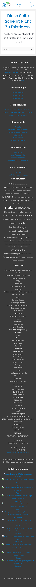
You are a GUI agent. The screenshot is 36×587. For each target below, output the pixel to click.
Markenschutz (18, 138)
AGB (22, 81)
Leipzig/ (30, 112)
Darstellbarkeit (18, 311)
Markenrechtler (18, 135)
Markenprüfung (24, 212)
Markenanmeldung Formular (18, 132)
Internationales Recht (18, 158)
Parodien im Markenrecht (18, 373)
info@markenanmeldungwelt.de (18, 452)
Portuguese (18, 517)
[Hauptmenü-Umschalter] (32, 4)
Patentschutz (18, 376)
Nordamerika (18, 367)
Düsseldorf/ (8, 112)
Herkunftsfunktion (18, 327)
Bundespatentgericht (13, 187)
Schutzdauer (16, 244)
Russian (18, 566)
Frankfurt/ (15, 112)
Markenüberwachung (13, 237)
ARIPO (11, 184)
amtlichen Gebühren (11, 72)
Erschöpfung (16, 193)
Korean (18, 550)
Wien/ (25, 115)
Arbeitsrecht (18, 152)
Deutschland (18, 313)
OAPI (25, 237)
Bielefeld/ (21, 110)
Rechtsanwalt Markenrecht (21, 241)
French (18, 493)
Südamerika (18, 400)
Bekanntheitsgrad (18, 300)
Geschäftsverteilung (22, 197)
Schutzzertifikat (12, 246)
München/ (12, 115)
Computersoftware (27, 187)
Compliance (18, 172)
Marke (18, 335)
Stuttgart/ (19, 115)
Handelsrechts (18, 324)
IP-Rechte (30, 200)
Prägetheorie (18, 378)
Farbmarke (7, 197)
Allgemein (18, 289)
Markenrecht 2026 (10, 219)
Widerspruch (29, 257)
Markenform (18, 343)
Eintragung (9, 193)
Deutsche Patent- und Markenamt (13, 190)
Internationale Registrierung (15, 200)
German (18, 477)
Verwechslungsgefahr (12, 257)
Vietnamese (18, 542)
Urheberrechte (27, 253)
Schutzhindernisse (25, 244)
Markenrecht (26, 215)
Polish (18, 525)
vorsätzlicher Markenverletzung (18, 416)
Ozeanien (18, 370)
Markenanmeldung (18, 98)
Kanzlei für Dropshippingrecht (18, 130)
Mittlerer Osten (18, 362)
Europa (18, 319)
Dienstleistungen (27, 190)
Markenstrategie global (18, 231)
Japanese (18, 533)
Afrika (18, 281)
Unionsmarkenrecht (18, 140)
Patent (30, 237)
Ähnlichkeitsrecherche (18, 260)
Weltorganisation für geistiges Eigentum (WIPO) (18, 419)
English (18, 485)
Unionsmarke (18, 250)
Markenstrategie (17, 227)
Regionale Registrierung (18, 381)
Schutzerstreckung (18, 389)
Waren (23, 257)
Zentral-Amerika (18, 430)
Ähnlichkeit (18, 284)
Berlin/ (15, 110)
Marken (20, 203)
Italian (18, 509)
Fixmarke (18, 127)
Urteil (18, 411)
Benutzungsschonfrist (21, 184)
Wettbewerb (18, 422)
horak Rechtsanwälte (18, 155)
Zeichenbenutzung (18, 427)
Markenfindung (10, 212)
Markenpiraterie (18, 346)
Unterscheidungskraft (13, 254)
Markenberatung (18, 92)
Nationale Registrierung (18, 365)
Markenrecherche (18, 95)
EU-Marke (25, 193)
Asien (18, 297)
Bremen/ (28, 110)
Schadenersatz (18, 384)
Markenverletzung (18, 234)
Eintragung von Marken (18, 316)
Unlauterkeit (18, 405)
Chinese (18, 558)
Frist (15, 197)
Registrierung (8, 244)
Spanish (18, 501)
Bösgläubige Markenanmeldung (18, 305)
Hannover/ (8, 110)
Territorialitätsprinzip (22, 246)
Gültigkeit (30, 197)
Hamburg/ (23, 112)
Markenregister (25, 219)
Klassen (15, 203)
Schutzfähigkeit (18, 392)
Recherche (6, 241)
